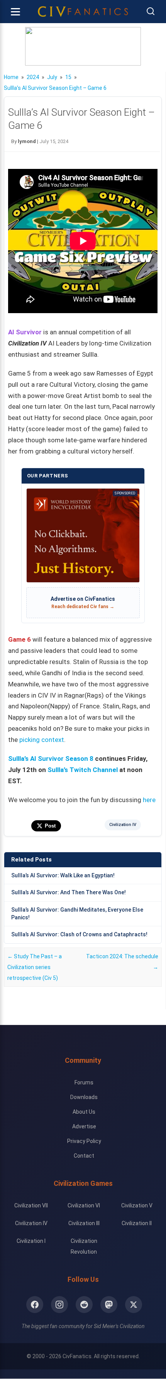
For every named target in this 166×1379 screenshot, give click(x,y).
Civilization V (136, 1205)
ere (151, 800)
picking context (41, 739)
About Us (84, 1112)
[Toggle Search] (150, 12)
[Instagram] (59, 1304)
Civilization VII (31, 1205)
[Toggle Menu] (15, 11)
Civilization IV (122, 824)
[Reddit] (84, 1304)
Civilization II (137, 1223)
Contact (84, 1156)
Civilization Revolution (84, 1246)
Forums (84, 1082)
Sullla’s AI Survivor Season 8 (50, 758)
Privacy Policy (84, 1141)
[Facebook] (34, 1304)
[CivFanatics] (83, 11)
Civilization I (31, 1241)
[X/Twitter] (133, 1304)
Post (50, 826)
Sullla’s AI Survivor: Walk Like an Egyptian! (63, 875)
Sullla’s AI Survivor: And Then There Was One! (68, 892)
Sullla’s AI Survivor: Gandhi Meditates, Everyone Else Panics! (77, 913)
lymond (27, 141)
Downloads (84, 1097)
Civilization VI (84, 1205)
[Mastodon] (108, 1304)
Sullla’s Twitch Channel (82, 770)
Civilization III (84, 1223)
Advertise (84, 1126)
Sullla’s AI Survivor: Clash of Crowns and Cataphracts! (79, 934)
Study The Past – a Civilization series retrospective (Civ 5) (34, 967)
